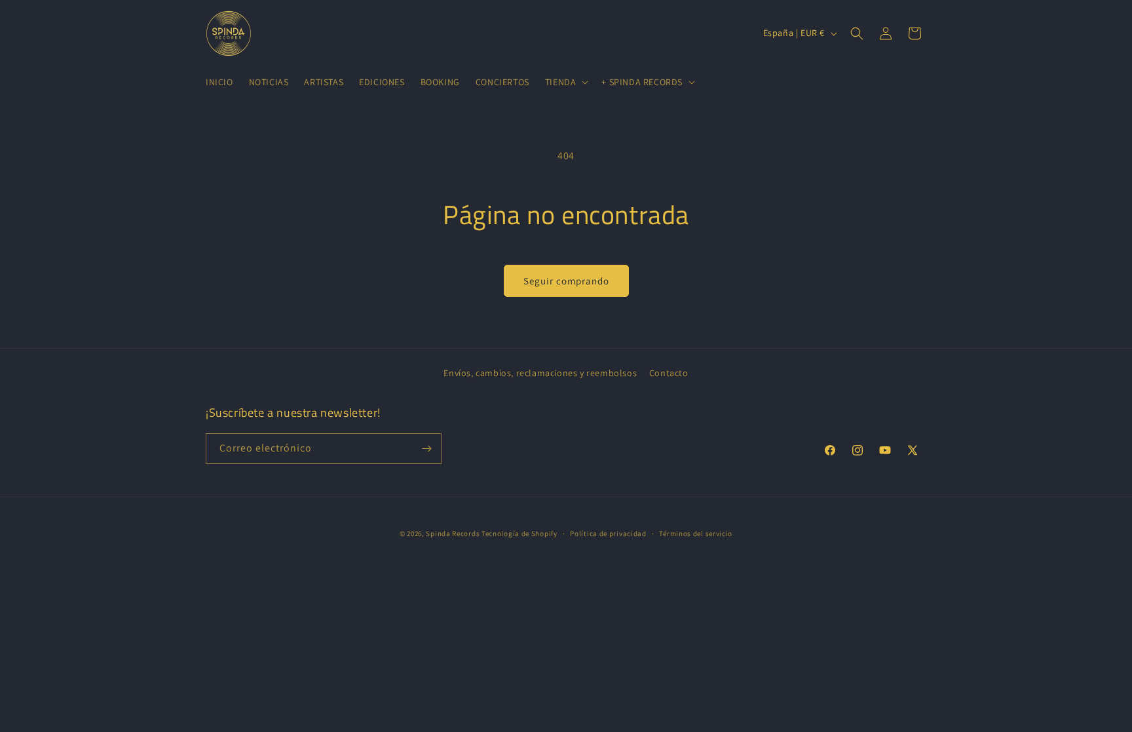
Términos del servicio (695, 533)
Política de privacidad (608, 533)
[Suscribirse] (426, 448)
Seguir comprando (566, 281)
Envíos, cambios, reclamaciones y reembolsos (540, 373)
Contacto (669, 373)
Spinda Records (453, 533)
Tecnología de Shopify (519, 533)
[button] (565, 82)
